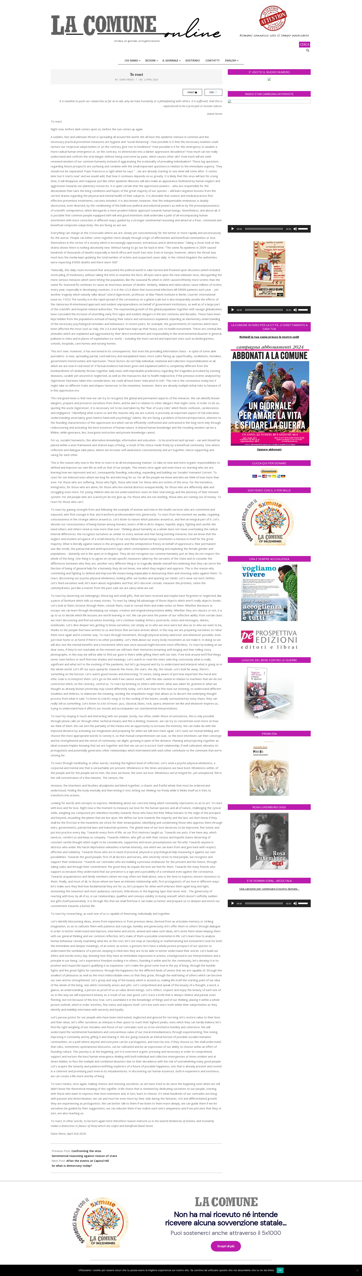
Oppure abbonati (269, 449)
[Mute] (295, 229)
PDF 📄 (213, 92)
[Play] (233, 229)
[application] (269, 229)
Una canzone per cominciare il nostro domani (268, 889)
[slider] (303, 228)
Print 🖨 (192, 92)
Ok (280, 1270)
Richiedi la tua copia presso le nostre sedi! (269, 337)
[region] (181, 1221)
